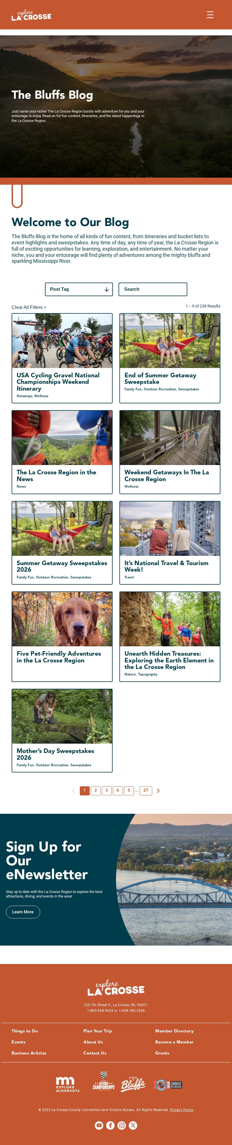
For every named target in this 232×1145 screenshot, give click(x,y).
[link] (23, 912)
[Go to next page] (158, 791)
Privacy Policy (182, 1110)
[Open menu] (210, 15)
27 (146, 791)
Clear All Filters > (29, 307)
